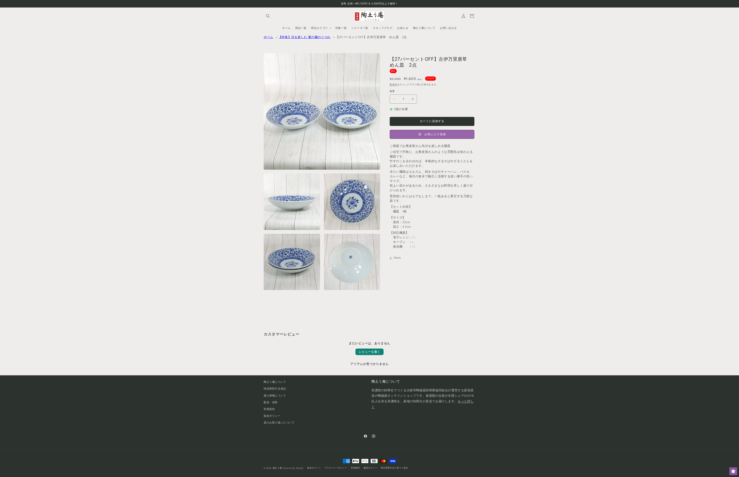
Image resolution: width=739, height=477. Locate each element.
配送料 (393, 84)
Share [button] (397, 257)
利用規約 (269, 409)
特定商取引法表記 (275, 388)
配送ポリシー (370, 468)
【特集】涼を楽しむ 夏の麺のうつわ (304, 37)
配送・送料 (271, 402)
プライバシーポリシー (335, 468)
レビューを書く (369, 352)
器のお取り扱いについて (279, 422)
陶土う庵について (275, 382)
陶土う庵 (277, 468)
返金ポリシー (272, 415)
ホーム (268, 37)
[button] (268, 16)
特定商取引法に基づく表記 (394, 468)
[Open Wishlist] (733, 471)
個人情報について (275, 395)
